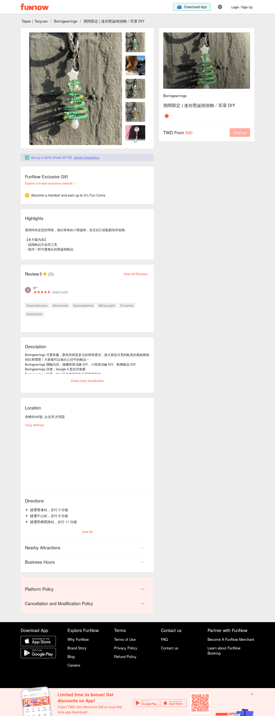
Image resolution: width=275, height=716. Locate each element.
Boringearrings (65, 21)
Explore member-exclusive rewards (49, 183)
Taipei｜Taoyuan (34, 21)
